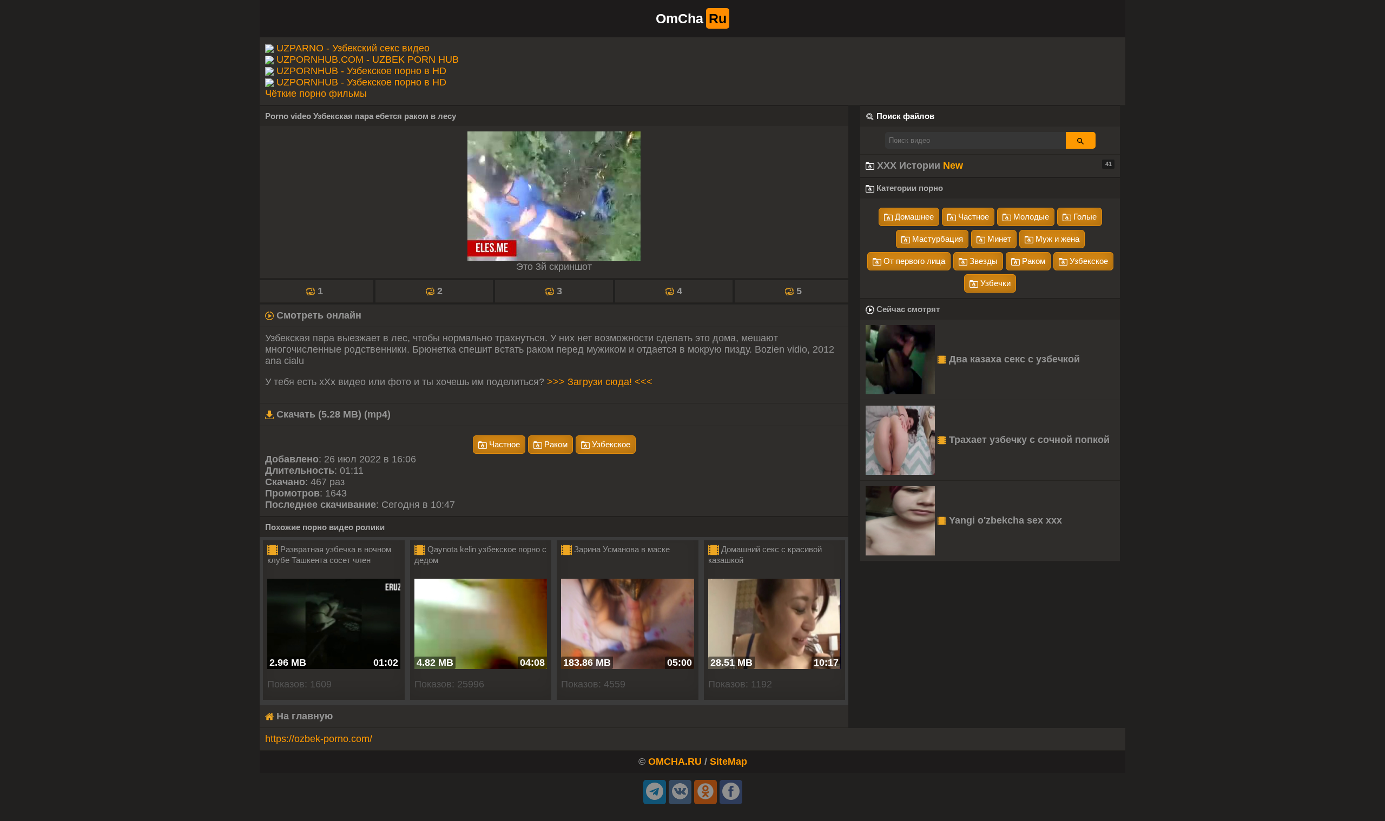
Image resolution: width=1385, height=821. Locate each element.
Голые (1084, 216)
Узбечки (994, 283)
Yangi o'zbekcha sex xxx (1004, 520)
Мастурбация (936, 238)
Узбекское (610, 444)
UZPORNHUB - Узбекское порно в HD (361, 70)
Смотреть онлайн (317, 315)
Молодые (1030, 216)
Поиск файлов (905, 116)
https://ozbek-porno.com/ (318, 738)
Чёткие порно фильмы (316, 93)
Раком (555, 444)
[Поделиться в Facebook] (731, 792)
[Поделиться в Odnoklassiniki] (705, 792)
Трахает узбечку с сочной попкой (1028, 439)
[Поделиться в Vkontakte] (680, 792)
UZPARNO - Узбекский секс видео (353, 48)
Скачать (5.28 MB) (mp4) (332, 414)
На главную (303, 716)
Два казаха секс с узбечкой (1013, 359)
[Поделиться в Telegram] (654, 792)
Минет (998, 238)
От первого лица (913, 261)
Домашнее (913, 216)
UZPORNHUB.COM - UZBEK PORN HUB (367, 59)
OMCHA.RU (675, 761)
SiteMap (728, 761)
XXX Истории (993, 165)
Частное (503, 444)
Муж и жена (1056, 238)
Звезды (982, 261)
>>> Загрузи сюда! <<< (599, 381)
